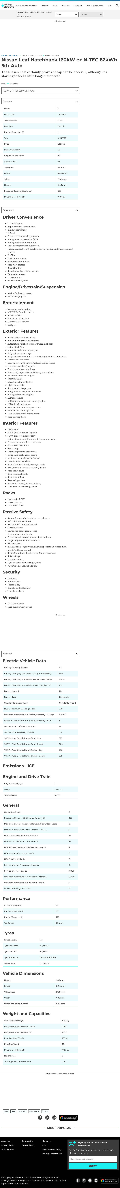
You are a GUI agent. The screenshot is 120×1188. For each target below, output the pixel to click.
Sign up (93, 1166)
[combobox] (56, 14)
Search (117, 5)
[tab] (40, 101)
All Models (13, 83)
